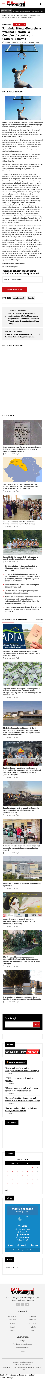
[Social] (18, 1304)
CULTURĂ (32, 1320)
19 (17, 1179)
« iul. (6, 1190)
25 (12, 1183)
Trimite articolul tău (22, 1348)
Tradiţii (12, 1323)
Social (12, 1327)
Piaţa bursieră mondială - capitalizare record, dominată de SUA (21, 1109)
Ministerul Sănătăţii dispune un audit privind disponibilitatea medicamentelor (22, 1099)
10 (7, 1175)
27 (22, 1183)
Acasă (4, 15)
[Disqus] (22, 379)
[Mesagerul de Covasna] (16, 4)
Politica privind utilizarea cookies (22, 1362)
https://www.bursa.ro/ (17, 1062)
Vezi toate (39, 619)
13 (22, 1175)
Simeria (31, 298)
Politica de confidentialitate (23, 1364)
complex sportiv (19, 298)
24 (7, 1183)
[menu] (3, 4)
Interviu (12, 1330)
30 (37, 1183)
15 (32, 1175)
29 (32, 1183)
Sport (32, 1330)
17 (7, 1179)
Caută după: (11, 1018)
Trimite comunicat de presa (22, 1344)
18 (12, 1179)
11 (12, 1175)
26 (17, 1183)
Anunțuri (22, 1340)
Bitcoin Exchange (17, 1375)
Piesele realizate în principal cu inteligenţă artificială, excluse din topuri (22, 1069)
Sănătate (33, 1327)
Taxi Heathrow (5, 1375)
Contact (22, 1351)
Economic (12, 1320)
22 (32, 1179)
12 (17, 1175)
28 (27, 1183)
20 (22, 1179)
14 (27, 1175)
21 (27, 1179)
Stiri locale (32, 1316)
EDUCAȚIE (32, 1323)
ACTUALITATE (12, 15)
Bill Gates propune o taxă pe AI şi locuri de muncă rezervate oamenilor (22, 1089)
